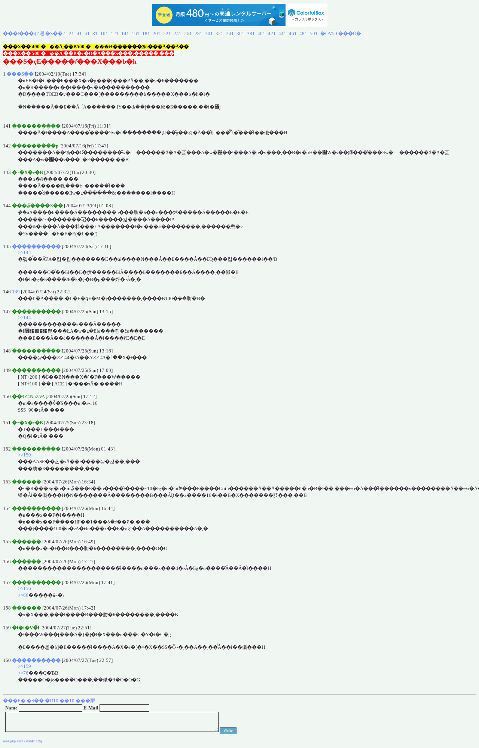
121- (115, 33)
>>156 (24, 588)
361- (241, 33)
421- (272, 33)
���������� (36, 246)
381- (251, 33)
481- (304, 33)
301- (209, 33)
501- (314, 33)
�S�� (53, 33)
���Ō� (349, 33)
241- (178, 33)
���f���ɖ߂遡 (23, 33)
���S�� (20, 74)
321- (220, 33)
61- (88, 33)
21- (72, 33)
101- (105, 33)
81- (95, 33)
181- (147, 33)
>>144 (24, 252)
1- (66, 33)
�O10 (51, 700)
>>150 (24, 455)
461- (293, 33)
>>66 (23, 595)
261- (188, 33)
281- (199, 33)
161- (136, 33)
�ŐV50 (328, 33)
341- (230, 33)
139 (16, 291)
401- (262, 33)
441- (283, 33)
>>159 (24, 666)
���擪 (85, 700)
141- (126, 33)
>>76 (23, 673)
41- (80, 33)
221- (168, 33)
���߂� (14, 700)
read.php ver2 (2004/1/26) (22, 741)
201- (157, 33)
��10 (67, 700)
